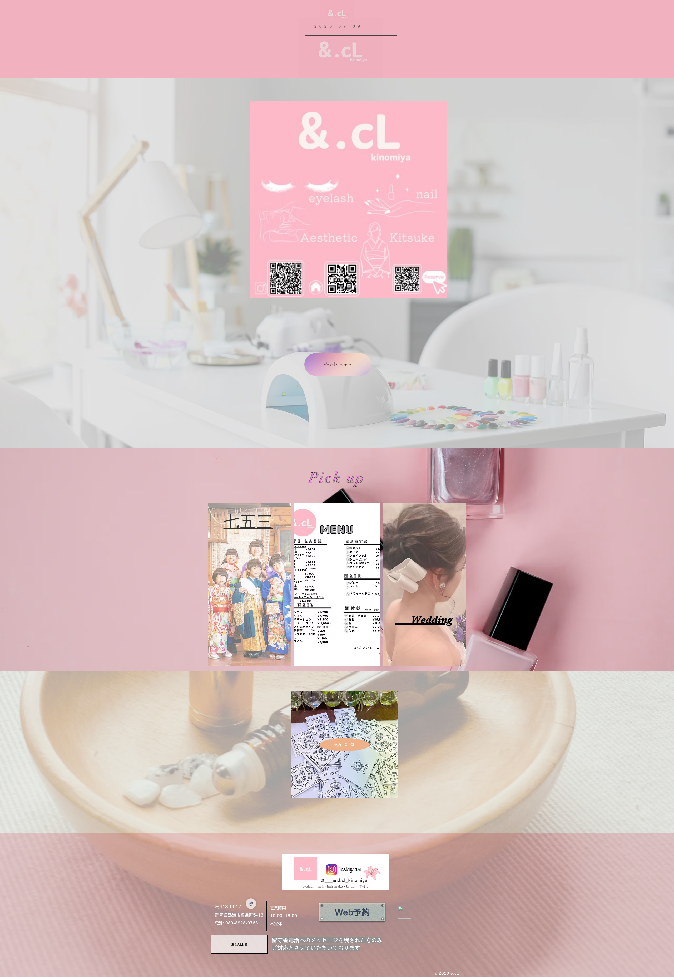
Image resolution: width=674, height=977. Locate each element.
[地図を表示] (251, 903)
